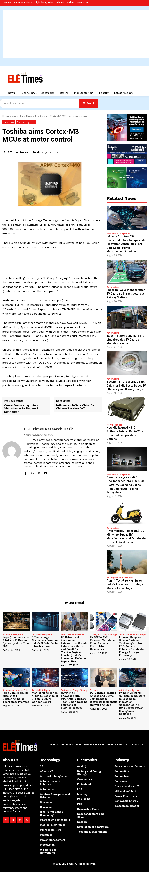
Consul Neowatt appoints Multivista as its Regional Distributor (21, 408)
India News (26, 116)
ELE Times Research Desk (22, 152)
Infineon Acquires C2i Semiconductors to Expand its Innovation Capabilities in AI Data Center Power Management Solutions (126, 244)
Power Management (26, 122)
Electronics (95, 690)
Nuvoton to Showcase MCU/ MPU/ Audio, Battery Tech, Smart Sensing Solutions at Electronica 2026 (74, 700)
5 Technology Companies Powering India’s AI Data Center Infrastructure (45, 642)
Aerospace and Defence (120, 578)
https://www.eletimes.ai (38, 434)
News (15, 116)
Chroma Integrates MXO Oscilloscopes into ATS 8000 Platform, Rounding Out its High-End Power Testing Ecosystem (125, 485)
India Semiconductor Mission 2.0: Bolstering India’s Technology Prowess (16, 697)
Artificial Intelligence (118, 233)
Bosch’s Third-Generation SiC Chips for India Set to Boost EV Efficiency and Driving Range (126, 385)
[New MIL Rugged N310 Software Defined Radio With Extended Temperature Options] (127, 409)
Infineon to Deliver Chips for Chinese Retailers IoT (75, 407)
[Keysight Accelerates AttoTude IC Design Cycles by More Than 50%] (16, 621)
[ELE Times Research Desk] (11, 450)
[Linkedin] (32, 472)
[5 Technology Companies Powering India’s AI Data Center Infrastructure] (45, 621)
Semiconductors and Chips (132, 634)
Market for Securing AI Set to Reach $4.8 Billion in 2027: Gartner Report (45, 697)
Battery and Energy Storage (103, 634)
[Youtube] (45, 472)
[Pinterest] (20, 820)
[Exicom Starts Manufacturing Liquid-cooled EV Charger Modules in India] (127, 318)
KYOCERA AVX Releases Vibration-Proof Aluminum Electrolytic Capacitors (102, 643)
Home (5, 116)
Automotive (113, 287)
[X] (38, 472)
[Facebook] (25, 472)
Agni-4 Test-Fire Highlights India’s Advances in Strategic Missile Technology (125, 584)
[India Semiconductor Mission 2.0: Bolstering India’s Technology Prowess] (16, 677)
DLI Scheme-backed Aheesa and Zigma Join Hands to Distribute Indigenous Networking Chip (103, 698)
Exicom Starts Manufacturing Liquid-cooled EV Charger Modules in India (125, 339)
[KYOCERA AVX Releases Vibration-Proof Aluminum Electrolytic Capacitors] (103, 621)
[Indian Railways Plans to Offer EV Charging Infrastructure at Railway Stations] (127, 272)
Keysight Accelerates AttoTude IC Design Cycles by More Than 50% (16, 642)
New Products (114, 425)
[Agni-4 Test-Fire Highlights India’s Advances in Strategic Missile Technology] (127, 562)
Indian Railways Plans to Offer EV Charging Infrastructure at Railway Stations (126, 293)
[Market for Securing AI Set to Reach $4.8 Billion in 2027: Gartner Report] (45, 677)
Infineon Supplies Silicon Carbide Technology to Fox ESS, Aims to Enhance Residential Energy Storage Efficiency (132, 646)
